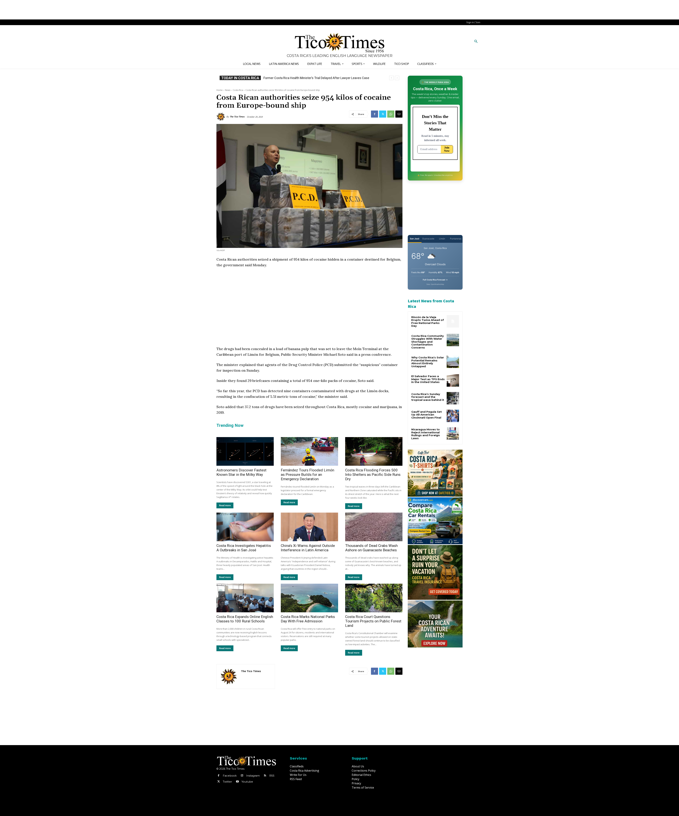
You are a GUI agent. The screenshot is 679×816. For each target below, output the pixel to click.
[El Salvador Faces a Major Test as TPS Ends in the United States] (453, 380)
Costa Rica (238, 90)
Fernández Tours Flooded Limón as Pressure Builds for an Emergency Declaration (307, 474)
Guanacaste (428, 238)
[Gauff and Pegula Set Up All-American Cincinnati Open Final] (453, 416)
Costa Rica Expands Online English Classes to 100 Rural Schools (244, 619)
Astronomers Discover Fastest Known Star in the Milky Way (241, 472)
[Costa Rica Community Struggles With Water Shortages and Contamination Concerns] (453, 340)
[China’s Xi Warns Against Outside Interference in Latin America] (309, 527)
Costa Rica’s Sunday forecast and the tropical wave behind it (427, 397)
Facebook (230, 775)
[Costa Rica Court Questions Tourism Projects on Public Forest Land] (373, 598)
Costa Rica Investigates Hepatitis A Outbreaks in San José (243, 548)
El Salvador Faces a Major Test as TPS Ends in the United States (428, 379)
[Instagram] (242, 776)
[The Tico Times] (221, 116)
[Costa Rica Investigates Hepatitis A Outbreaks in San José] (245, 527)
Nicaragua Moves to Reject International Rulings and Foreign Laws (425, 434)
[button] (476, 41)
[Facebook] (374, 114)
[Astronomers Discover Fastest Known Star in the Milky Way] (245, 451)
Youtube (247, 781)
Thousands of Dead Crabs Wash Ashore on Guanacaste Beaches (371, 548)
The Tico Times (237, 116)
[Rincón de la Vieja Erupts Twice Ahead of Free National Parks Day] (453, 321)
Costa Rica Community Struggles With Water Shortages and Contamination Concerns (427, 341)
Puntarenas (455, 238)
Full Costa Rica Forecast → (435, 279)
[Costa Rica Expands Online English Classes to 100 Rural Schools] (245, 598)
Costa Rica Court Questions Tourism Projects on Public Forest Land (373, 621)
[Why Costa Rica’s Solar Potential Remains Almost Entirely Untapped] (453, 361)
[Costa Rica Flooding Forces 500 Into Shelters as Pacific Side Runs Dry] (373, 451)
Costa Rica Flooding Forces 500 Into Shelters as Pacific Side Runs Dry (373, 474)
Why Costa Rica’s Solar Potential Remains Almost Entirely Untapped (427, 362)
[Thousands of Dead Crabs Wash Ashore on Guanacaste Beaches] (373, 527)
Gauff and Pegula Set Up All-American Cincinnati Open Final (426, 414)
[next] (397, 78)
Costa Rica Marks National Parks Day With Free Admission (308, 619)
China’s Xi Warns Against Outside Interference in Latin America (308, 548)
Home (219, 90)
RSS (271, 775)
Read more (225, 505)
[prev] (391, 78)
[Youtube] (237, 782)
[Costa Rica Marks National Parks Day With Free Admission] (309, 598)
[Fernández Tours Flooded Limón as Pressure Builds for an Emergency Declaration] (309, 451)
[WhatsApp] (390, 114)
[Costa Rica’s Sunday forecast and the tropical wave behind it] (453, 398)
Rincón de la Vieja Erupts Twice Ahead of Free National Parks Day (427, 321)
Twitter (227, 781)
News (227, 90)
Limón (442, 238)
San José (414, 238)
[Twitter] (382, 114)
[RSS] (265, 776)
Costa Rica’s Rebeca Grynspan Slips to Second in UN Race (303, 78)
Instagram (253, 775)
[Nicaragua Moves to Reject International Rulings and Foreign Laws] (453, 433)
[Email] (398, 114)
